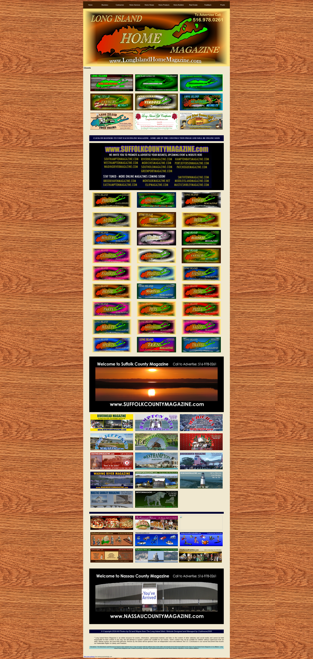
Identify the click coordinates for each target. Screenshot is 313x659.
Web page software (89, 656)
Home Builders (178, 5)
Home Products (163, 5)
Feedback (207, 5)
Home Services (134, 5)
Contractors (120, 5)
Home (90, 5)
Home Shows (149, 5)
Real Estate (193, 5)
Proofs (222, 5)
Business (105, 5)
